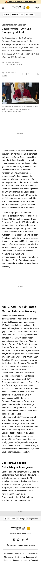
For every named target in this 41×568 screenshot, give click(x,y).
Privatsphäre (8, 554)
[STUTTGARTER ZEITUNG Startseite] (21, 7)
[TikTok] (22, 539)
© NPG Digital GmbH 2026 (20, 533)
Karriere (18, 554)
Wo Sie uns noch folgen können (22, 545)
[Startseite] (5, 518)
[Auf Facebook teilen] (22, 74)
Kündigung (7, 560)
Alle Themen (29, 15)
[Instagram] (14, 539)
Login (37, 7)
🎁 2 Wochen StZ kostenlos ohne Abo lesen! (20, 2)
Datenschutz (33, 554)
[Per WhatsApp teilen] (32, 74)
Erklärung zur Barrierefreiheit (26, 557)
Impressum (25, 560)
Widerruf (34, 560)
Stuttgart (6, 15)
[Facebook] (27, 539)
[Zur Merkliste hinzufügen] (37, 74)
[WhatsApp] (18, 539)
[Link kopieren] (19, 74)
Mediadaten (8, 557)
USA (22, 15)
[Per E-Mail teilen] (28, 74)
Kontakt (16, 560)
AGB (24, 554)
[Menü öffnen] (3, 8)
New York (15, 15)
